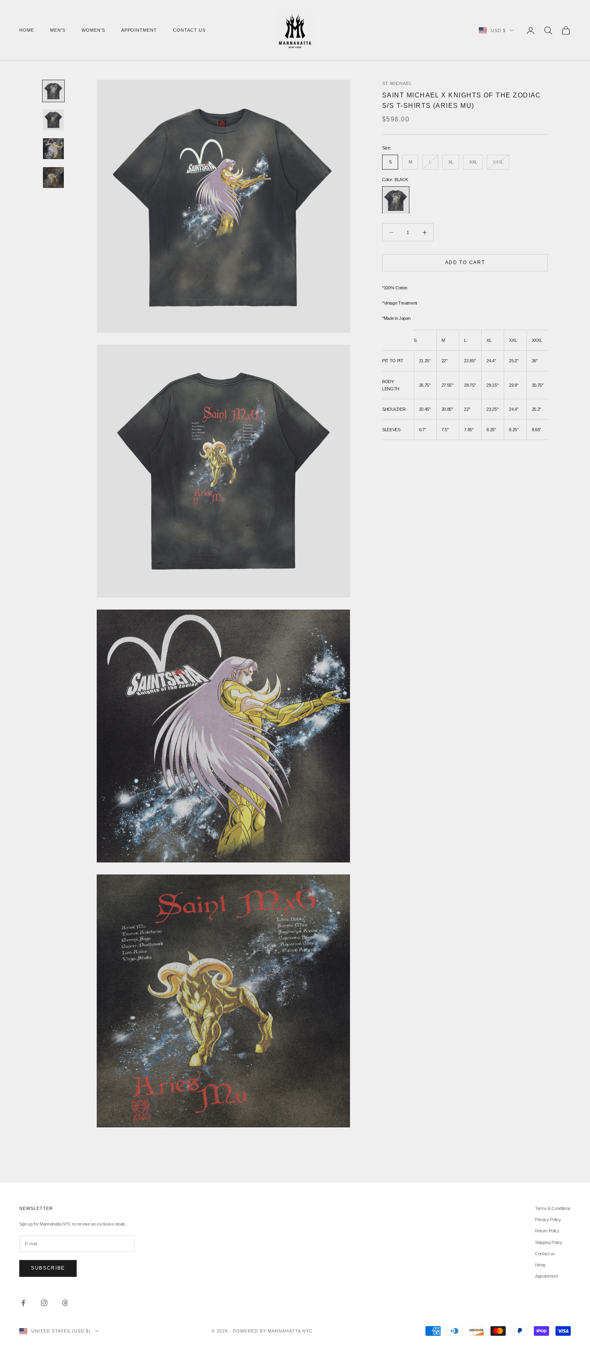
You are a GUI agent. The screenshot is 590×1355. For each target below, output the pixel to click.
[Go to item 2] (53, 120)
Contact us (189, 30)
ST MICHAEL (397, 83)
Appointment (139, 30)
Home (26, 30)
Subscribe (48, 1268)
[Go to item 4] (53, 177)
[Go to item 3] (53, 148)
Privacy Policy (548, 1219)
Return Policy (547, 1230)
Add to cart (465, 262)
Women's (93, 30)
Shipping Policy (548, 1242)
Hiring (540, 1264)
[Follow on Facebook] (23, 1303)
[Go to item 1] (53, 91)
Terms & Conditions (553, 1208)
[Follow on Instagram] (44, 1303)
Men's (57, 30)
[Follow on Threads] (65, 1303)
